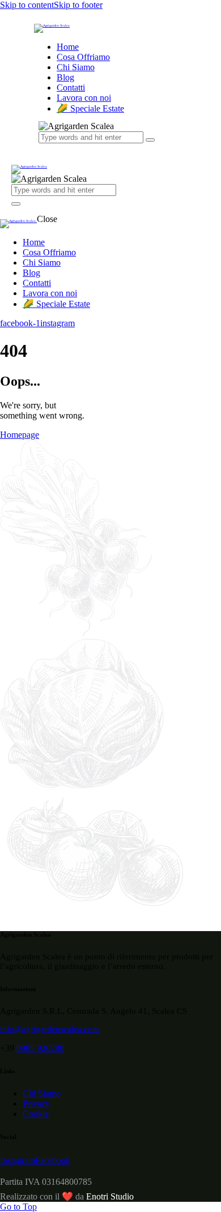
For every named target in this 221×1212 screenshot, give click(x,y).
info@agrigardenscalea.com (49, 1029)
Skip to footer (78, 5)
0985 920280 (40, 1048)
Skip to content (27, 5)
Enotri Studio (110, 1196)
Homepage (19, 434)
